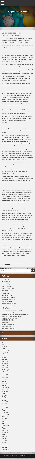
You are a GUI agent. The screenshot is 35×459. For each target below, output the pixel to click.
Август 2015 (5, 371)
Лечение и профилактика (14, 263)
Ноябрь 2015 (5, 365)
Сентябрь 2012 (5, 414)
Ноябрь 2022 (5, 348)
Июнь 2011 (4, 440)
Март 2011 (4, 447)
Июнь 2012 (4, 418)
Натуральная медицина (7, 305)
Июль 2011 (4, 438)
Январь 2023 (5, 344)
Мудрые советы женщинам (8, 303)
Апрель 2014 (5, 383)
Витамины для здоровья (6, 268)
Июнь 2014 (4, 379)
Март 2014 (4, 385)
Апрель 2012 (5, 421)
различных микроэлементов (25, 155)
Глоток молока (5, 283)
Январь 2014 (5, 389)
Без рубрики (5, 279)
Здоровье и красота (6, 288)
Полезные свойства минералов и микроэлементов (14, 314)
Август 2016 (5, 353)
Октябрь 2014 (5, 377)
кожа (9, 264)
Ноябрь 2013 (5, 393)
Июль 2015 (4, 373)
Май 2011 (4, 443)
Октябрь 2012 (5, 412)
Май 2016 (4, 357)
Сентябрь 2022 (5, 350)
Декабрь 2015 (5, 363)
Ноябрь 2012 (5, 410)
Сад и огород (5, 322)
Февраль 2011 (5, 449)
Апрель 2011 (5, 445)
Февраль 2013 (5, 406)
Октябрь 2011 (5, 432)
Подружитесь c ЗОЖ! (17, 12)
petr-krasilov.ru (17, 35)
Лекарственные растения (8, 297)
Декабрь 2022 (5, 346)
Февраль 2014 (5, 387)
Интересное (4, 292)
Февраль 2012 (5, 425)
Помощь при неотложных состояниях (11, 316)
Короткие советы (6, 295)
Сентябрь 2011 (5, 434)
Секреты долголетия (7, 324)
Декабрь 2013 (5, 391)
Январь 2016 (5, 361)
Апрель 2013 (5, 401)
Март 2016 (4, 359)
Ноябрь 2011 (5, 430)
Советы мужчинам (6, 326)
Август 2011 (5, 436)
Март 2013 (4, 404)
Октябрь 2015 (5, 367)
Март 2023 (4, 342)
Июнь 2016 (4, 355)
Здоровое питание (6, 286)
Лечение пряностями (7, 301)
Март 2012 (4, 423)
